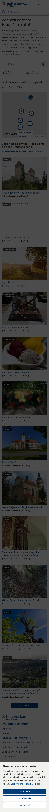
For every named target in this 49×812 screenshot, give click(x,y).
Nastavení (25, 805)
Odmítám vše (24, 798)
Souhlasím (24, 791)
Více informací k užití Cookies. (26, 783)
